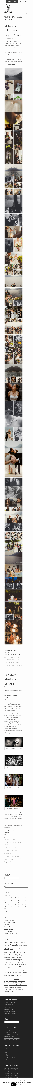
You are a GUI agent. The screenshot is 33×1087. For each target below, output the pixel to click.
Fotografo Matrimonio (13, 657)
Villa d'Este (8, 859)
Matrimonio (12, 858)
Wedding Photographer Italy (10, 987)
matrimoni (7, 975)
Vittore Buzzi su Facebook (10, 1034)
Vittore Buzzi (24, 982)
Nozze (24, 979)
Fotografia (14, 945)
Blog (5, 1054)
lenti (27, 972)
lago (19, 972)
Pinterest (22, 3)
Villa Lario (18, 665)
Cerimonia (16, 942)
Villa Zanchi (18, 982)
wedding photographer (20, 985)
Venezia (6, 982)
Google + (19, 1034)
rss (7, 5)
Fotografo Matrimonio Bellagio (11, 955)
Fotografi (6, 924)
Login (5, 1059)
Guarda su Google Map (9, 1011)
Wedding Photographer (9, 1057)
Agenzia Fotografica (9, 920)
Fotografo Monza (17, 654)
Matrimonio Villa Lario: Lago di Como (12, 30)
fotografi (7, 945)
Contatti (6, 699)
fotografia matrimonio (22, 945)
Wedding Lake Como (9, 985)
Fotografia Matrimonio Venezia (11, 1077)
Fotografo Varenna (10, 856)
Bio (5, 1050)
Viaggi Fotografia (8, 931)
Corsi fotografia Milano (9, 922)
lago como (23, 972)
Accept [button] (13, 1084)
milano (16, 979)
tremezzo (20, 981)
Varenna (19, 858)
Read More (19, 1084)
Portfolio (6, 697)
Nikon (21, 979)
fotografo (7, 848)
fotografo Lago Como (11, 850)
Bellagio (8, 847)
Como (13, 847)
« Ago (5, 911)
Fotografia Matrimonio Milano (11, 1068)
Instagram (25, 1)
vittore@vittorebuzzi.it (9, 1007)
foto (24, 942)
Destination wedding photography (12, 1038)
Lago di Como (10, 665)
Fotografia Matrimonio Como (11, 1073)
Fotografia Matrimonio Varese (11, 1075)
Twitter (10, 5)
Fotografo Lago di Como (10, 650)
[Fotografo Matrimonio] (8, 12)
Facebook (20, 1)
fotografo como (17, 848)
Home (5, 1048)
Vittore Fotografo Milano (10, 1032)
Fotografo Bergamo (9, 652)
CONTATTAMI (8, 647)
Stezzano (15, 981)
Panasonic (11, 981)
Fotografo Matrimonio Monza (15, 970)
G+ (25, 3)
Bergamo (12, 942)
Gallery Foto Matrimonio (10, 695)
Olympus (6, 981)
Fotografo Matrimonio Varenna (11, 679)
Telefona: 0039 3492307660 (12, 1)
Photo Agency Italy (8, 929)
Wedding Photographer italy (10, 933)
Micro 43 (12, 979)
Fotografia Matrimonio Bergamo (11, 1070)
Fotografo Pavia (8, 654)
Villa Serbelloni (11, 982)
